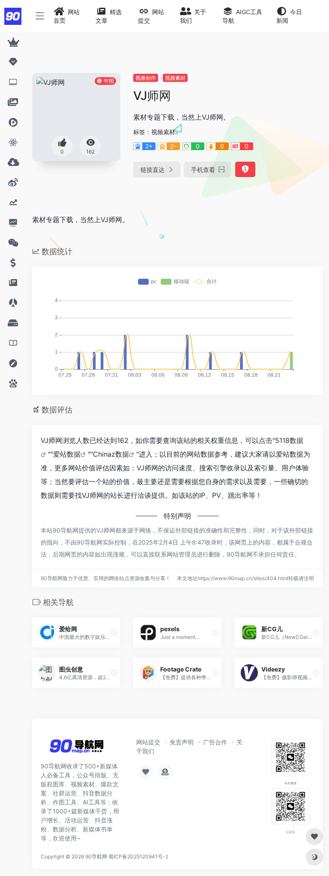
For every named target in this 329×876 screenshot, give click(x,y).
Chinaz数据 (111, 454)
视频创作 (145, 78)
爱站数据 (67, 454)
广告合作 (215, 742)
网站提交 (148, 742)
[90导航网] (76, 748)
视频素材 (175, 78)
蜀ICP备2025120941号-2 (138, 856)
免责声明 (182, 742)
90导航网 (96, 856)
